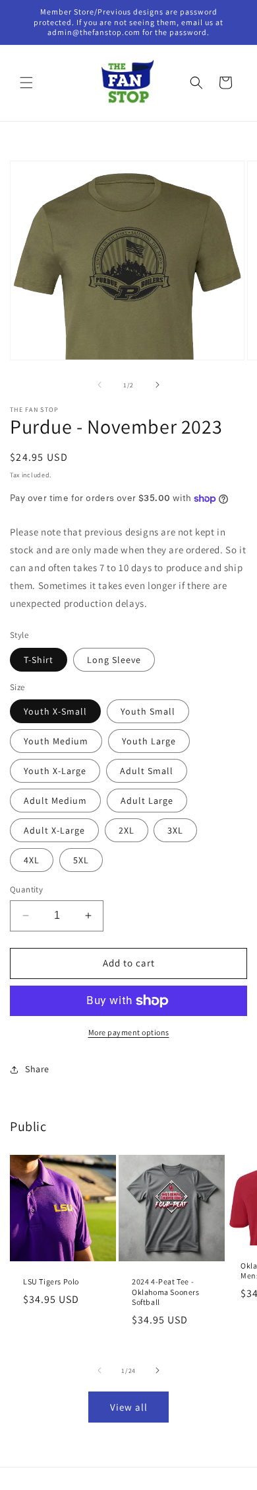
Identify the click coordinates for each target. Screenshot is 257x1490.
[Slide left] (99, 384)
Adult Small (146, 771)
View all (129, 1407)
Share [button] (37, 1069)
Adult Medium (55, 800)
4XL (32, 860)
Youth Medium (56, 741)
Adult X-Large (54, 830)
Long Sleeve (114, 660)
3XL (175, 830)
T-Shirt (38, 660)
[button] (26, 82)
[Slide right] (157, 384)
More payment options (128, 1032)
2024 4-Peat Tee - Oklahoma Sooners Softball (166, 1291)
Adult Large (147, 800)
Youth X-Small (55, 711)
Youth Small (148, 711)
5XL (81, 860)
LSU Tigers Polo (51, 1281)
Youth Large (149, 741)
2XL (126, 830)
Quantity (26, 889)
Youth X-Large (55, 771)
